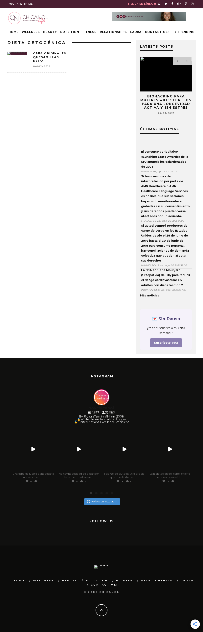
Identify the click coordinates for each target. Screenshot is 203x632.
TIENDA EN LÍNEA (140, 3)
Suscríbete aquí (166, 342)
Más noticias (149, 295)
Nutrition (69, 32)
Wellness (31, 32)
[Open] (33, 449)
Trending (185, 32)
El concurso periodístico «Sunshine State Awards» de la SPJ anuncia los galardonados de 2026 (164, 159)
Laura (136, 32)
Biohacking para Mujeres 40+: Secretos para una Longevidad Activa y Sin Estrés (166, 102)
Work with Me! (21, 3)
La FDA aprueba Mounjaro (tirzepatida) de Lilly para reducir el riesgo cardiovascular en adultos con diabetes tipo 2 (165, 277)
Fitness (89, 32)
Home (13, 32)
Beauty (50, 32)
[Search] (159, 4)
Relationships (113, 32)
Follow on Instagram (104, 501)
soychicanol (32, 431)
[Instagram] (51, 467)
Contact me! (157, 32)
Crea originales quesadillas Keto (49, 57)
